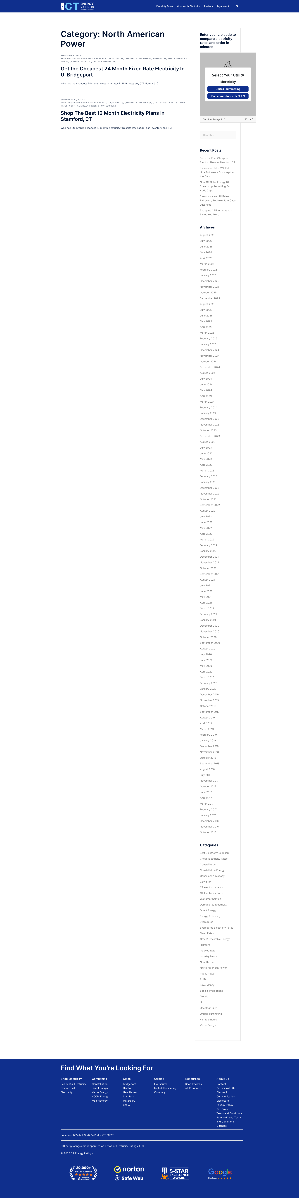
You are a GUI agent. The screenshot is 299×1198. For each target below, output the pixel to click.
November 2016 (209, 826)
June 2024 (206, 384)
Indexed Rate (207, 950)
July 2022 (206, 516)
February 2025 (208, 338)
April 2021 (206, 602)
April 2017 (206, 797)
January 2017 (208, 815)
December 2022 (209, 487)
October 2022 (208, 499)
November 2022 (209, 493)
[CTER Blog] (77, 5)
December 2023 (209, 418)
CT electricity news (211, 887)
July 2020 (206, 654)
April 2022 (206, 533)
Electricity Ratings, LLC (130, 1146)
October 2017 (208, 786)
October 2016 (208, 832)
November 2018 (209, 752)
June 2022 (206, 522)
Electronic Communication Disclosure (225, 1096)
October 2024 (208, 361)
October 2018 (208, 757)
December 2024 (209, 350)
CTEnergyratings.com (73, 1146)
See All (127, 1104)
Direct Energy (208, 910)
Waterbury (129, 1100)
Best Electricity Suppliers (77, 58)
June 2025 (206, 315)
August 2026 (207, 235)
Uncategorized (82, 61)
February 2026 (208, 269)
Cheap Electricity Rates (108, 58)
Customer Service (210, 898)
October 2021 (208, 568)
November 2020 (209, 631)
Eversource (206, 921)
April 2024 (206, 395)
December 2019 (209, 694)
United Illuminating (104, 61)
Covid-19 (205, 881)
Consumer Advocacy (212, 875)
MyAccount (223, 6)
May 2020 (206, 665)
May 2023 (206, 459)
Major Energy (100, 1100)
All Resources (193, 1088)
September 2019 (209, 711)
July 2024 (206, 378)
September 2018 (209, 763)
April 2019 (206, 723)
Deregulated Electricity (213, 904)
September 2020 (210, 642)
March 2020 (207, 677)
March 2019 (207, 729)
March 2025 (207, 332)
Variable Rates (208, 1019)
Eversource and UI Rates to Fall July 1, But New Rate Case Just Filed (217, 200)
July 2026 (206, 240)
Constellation (208, 864)
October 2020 (208, 637)
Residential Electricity (73, 1084)
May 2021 (205, 596)
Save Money (207, 984)
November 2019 (209, 700)
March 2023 (207, 470)
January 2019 (208, 740)
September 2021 (209, 573)
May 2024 (206, 390)
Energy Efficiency (210, 916)
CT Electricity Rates (165, 103)
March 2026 (207, 263)
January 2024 (208, 413)
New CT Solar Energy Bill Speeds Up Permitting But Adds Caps (215, 186)
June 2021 (206, 591)
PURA (203, 979)
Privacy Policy (224, 1104)
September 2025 (210, 298)
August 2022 (207, 510)
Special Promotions (211, 990)
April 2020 (206, 671)
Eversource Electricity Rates (216, 927)
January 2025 (208, 344)
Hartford (205, 944)
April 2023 (206, 464)
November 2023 (209, 424)
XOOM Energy (100, 1096)
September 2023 (210, 436)
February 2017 (208, 809)
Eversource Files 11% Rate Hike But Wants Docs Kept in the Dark (217, 172)
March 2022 (207, 539)
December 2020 (209, 625)
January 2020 (208, 688)
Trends (204, 996)
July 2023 (206, 447)
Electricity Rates (164, 6)
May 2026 (206, 252)
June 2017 (206, 792)
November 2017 (209, 780)
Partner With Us (225, 1088)
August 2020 (207, 648)
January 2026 (208, 275)
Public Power (207, 973)
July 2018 (205, 775)
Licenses (221, 1125)
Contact (221, 1084)
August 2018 (207, 769)
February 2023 (208, 476)
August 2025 (207, 304)
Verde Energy (208, 1025)
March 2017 (207, 803)
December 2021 (209, 556)
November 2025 (209, 286)
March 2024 (207, 401)
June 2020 (206, 660)
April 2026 (206, 258)
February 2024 (208, 407)
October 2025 (208, 292)
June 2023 (206, 453)
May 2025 (206, 321)
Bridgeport (129, 1084)
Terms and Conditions (229, 1113)
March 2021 (207, 608)
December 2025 (209, 281)
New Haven (207, 962)
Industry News (208, 956)
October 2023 (208, 430)
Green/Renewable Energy (215, 939)
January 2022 (208, 550)
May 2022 (206, 528)
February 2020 (208, 683)
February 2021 (208, 614)
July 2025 (206, 309)
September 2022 (210, 504)
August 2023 (207, 441)
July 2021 (205, 585)
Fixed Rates (159, 58)
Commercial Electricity (188, 6)
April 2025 (206, 326)
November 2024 (209, 355)
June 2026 (206, 246)
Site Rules (222, 1109)
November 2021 (209, 562)
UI (71, 61)
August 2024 (207, 372)
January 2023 (208, 482)
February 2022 (208, 545)
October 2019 (208, 706)
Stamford (128, 1096)
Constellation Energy (138, 58)
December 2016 (209, 820)
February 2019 (208, 734)
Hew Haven (130, 1092)
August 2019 (207, 717)
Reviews (208, 6)
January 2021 (208, 619)
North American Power (83, 106)
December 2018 (209, 746)
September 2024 (210, 367)
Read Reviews (193, 1084)
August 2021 (207, 579)
